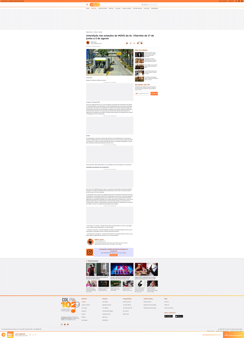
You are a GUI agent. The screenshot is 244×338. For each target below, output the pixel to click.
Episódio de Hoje (106, 305)
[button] (127, 43)
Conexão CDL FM (127, 308)
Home (87, 8)
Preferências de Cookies (150, 308)
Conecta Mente (126, 8)
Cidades (100, 32)
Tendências (105, 320)
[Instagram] (236, 1)
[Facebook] (241, 1)
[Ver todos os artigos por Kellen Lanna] (88, 43)
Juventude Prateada (107, 311)
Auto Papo (105, 301)
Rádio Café (126, 314)
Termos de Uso (147, 301)
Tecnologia (84, 320)
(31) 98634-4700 (75, 318)
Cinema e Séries (86, 305)
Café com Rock (127, 301)
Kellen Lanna (93, 42)
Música (83, 314)
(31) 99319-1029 (74, 317)
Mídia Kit (231, 1)
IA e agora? (105, 308)
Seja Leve (104, 317)
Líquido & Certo (106, 314)
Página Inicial (89, 32)
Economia (84, 308)
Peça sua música (223, 1)
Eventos (111, 8)
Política (84, 317)
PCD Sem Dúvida (137, 8)
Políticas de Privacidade (150, 305)
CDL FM (166, 301)
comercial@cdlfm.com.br (69, 319)
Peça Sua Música (168, 308)
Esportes (84, 311)
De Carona (126, 311)
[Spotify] (239, 1)
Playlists (146, 8)
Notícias (93, 8)
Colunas (117, 8)
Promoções (154, 8)
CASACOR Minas (102, 8)
